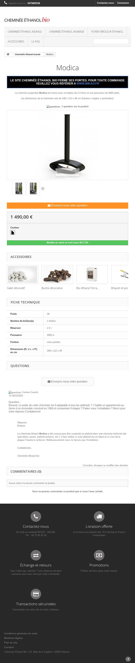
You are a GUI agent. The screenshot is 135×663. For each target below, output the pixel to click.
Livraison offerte (99, 526)
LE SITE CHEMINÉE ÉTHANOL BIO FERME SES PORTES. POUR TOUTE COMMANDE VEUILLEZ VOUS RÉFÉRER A (67, 82)
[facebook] (128, 659)
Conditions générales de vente (20, 633)
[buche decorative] (57, 274)
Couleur (15, 227)
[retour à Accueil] (8, 54)
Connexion (123, 3)
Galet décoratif (16, 288)
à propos (9, 647)
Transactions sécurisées (36, 603)
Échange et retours (36, 565)
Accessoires (16, 41)
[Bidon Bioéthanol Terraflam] (92, 274)
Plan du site (10, 642)
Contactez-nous (105, 3)
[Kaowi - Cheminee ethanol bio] (45, 19)
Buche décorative (52, 288)
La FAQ (35, 41)
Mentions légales (13, 638)
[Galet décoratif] (22, 274)
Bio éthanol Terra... (87, 288)
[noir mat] (13, 232)
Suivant (42, 188)
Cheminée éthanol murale (25, 31)
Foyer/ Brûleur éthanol (107, 31)
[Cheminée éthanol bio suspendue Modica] (18, 188)
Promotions (99, 565)
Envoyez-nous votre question (68, 205)
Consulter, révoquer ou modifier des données (105, 465)
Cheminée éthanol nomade (66, 31)
